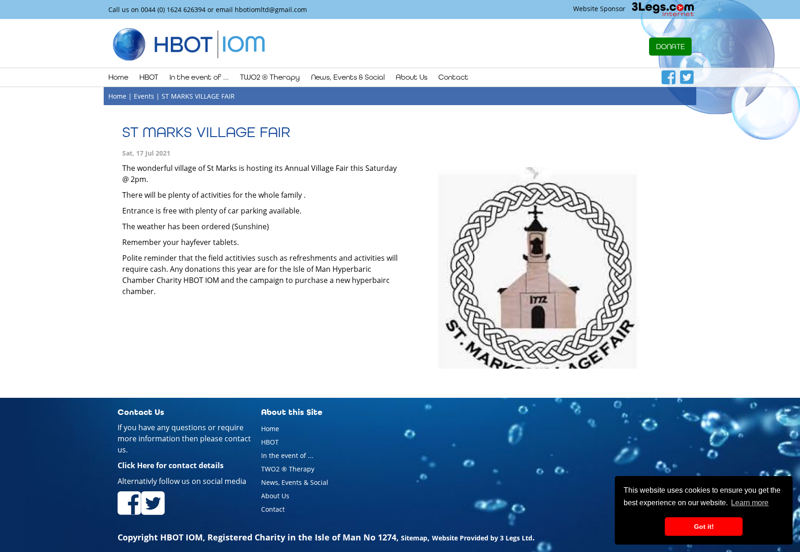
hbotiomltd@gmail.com (271, 9)
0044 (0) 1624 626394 (173, 9)
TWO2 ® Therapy (287, 468)
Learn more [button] (750, 503)
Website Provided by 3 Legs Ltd (482, 537)
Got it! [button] (704, 526)
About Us (275, 495)
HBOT (270, 442)
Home (118, 77)
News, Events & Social (294, 482)
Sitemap (414, 537)
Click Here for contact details (171, 465)
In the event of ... (287, 455)
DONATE (670, 46)
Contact (453, 77)
